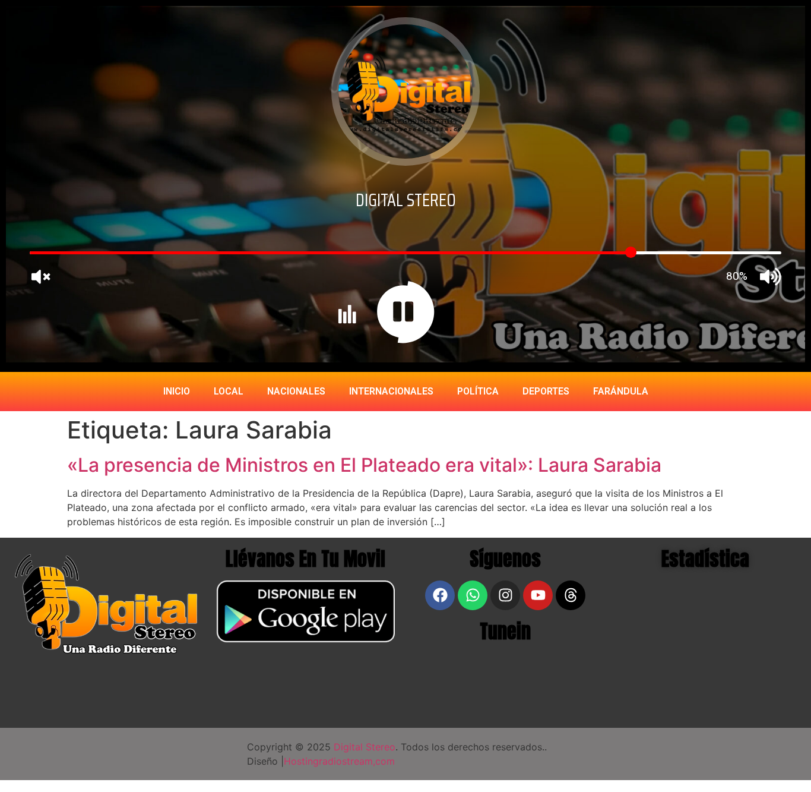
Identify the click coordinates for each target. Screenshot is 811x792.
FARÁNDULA (620, 391)
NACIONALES (296, 391)
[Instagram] (505, 595)
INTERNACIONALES (391, 391)
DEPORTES (545, 391)
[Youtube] (538, 595)
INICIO (176, 391)
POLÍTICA (478, 391)
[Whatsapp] (472, 595)
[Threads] (570, 595)
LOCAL (228, 391)
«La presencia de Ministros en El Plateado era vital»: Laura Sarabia (364, 465)
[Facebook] (440, 595)
